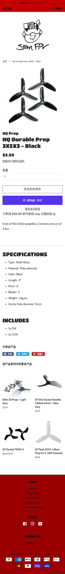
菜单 (9, 8)
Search (32, 488)
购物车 (58, 8)
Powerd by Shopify (44, 553)
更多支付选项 (32, 209)
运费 (21, 161)
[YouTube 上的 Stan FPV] (40, 524)
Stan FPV (29, 553)
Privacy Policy (33, 493)
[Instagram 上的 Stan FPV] (32, 524)
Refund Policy (33, 497)
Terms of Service (32, 507)
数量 (5, 170)
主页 (4, 61)
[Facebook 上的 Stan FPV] (25, 524)
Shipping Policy (32, 502)
